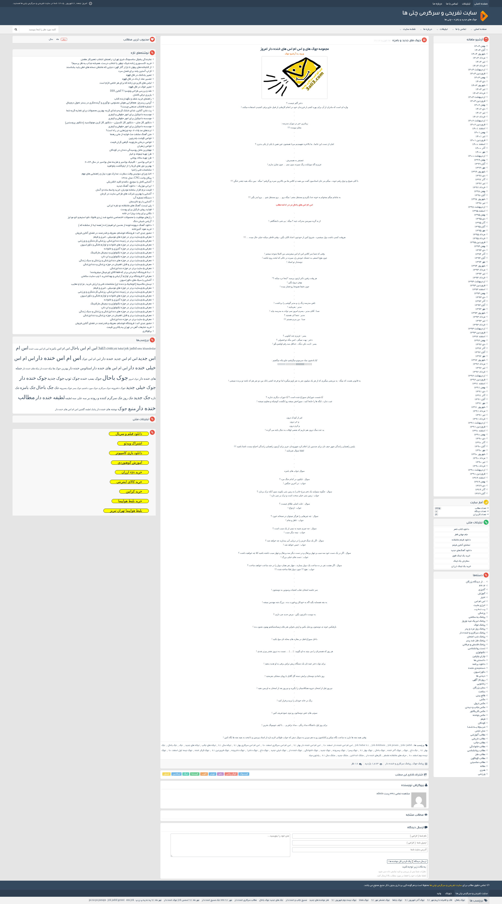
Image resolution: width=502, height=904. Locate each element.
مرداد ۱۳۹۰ (479, 458)
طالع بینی (480, 695)
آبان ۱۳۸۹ (479, 493)
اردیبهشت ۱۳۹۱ (476, 423)
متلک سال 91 (328, 755)
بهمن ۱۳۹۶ (479, 191)
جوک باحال (380, 750)
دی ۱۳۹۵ (480, 219)
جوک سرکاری (104, 388)
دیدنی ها (480, 676)
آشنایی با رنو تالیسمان (140, 202)
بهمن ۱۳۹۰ (479, 434)
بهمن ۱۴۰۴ (479, 46)
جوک (405, 750)
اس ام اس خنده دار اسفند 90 (338, 745)
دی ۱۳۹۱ (480, 391)
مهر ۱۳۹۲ (480, 356)
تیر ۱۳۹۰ (480, 462)
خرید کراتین (134, 491)
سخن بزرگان (479, 688)
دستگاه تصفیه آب (142, 198)
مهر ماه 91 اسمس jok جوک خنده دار (181, 900)
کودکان (481, 723)
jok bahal (119, 348)
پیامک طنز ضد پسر (475, 640)
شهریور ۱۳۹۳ (478, 313)
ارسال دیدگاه (420, 861)
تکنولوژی (480, 652)
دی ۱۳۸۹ (480, 485)
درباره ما (437, 3)
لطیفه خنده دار (50, 397)
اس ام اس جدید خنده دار (119, 359)
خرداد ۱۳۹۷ (478, 187)
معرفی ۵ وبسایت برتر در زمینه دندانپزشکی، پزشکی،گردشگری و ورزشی (115, 241)
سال (51, 39)
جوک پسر (77, 388)
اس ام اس (479, 601)
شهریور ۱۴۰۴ (478, 54)
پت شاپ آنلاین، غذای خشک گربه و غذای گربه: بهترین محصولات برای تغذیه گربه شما (109, 110)
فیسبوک (244, 774)
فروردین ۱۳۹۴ (477, 285)
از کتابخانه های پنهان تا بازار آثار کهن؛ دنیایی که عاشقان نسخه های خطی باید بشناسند (109, 67)
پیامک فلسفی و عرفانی (474, 644)
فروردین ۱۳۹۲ (477, 380)
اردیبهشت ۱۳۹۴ (476, 281)
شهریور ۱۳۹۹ (478, 172)
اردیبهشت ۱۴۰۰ (476, 156)
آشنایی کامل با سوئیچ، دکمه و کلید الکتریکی (129, 182)
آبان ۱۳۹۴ (479, 258)
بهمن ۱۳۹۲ (479, 340)
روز (64, 39)
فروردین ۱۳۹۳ (477, 332)
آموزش (481, 593)
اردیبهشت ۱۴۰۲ (476, 120)
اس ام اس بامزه (60, 348)
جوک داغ (264, 750)
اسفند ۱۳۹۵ (478, 211)
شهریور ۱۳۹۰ (478, 454)
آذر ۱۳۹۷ (480, 179)
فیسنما (194, 774)
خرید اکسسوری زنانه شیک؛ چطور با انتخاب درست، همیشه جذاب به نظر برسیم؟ (112, 63)
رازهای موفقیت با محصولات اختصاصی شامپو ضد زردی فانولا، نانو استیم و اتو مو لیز (110, 217)
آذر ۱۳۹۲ (480, 348)
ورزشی (481, 774)
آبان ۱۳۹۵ (479, 226)
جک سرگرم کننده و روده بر (104, 398)
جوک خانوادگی (311, 750)
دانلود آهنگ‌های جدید (461, 550)
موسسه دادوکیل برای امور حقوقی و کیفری (130, 114)
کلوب (204, 774)
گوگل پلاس (231, 774)
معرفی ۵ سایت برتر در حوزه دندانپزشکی (131, 268)
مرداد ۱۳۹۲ (479, 364)
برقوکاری (147, 331)
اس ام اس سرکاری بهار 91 (247, 745)
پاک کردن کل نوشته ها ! (399, 861)
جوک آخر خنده (394, 750)
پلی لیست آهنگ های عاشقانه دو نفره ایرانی (129, 205)
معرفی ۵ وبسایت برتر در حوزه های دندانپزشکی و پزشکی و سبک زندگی (115, 260)
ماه (57, 39)
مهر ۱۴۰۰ (480, 152)
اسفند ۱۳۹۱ (478, 383)
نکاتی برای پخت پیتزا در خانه (137, 213)
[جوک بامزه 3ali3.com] (294, 99)
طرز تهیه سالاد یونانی (141, 158)
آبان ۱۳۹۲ (479, 352)
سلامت (481, 692)
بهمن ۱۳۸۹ (479, 482)
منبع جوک (127, 408)
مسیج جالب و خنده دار (296, 900)
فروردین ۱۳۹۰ (477, 474)
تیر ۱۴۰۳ (480, 89)
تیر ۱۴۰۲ (480, 113)
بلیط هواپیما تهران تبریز (126, 511)
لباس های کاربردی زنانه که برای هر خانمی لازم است (126, 83)
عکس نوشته (479, 715)
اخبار (482, 597)
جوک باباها (397, 900)
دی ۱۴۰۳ (480, 81)
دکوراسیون (479, 672)
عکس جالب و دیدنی (475, 707)
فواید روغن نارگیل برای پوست (136, 209)
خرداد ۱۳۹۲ (478, 372)
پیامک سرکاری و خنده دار (398, 764)
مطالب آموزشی (477, 735)
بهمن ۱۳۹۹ (479, 160)
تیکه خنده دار (46, 368)
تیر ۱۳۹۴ (480, 274)
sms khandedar (146, 348)
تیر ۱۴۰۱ (480, 136)
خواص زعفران (144, 146)
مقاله (482, 766)
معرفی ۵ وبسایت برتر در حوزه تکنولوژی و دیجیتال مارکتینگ (121, 253)
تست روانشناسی (476, 648)
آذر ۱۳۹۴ (480, 254)
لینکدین (176, 774)
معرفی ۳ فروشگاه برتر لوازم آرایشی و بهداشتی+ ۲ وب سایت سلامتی (116, 276)
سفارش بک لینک (461, 561)
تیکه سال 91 (224, 745)
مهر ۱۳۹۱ (480, 403)
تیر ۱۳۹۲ (480, 368)
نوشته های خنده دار (107, 409)
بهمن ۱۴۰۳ (479, 77)
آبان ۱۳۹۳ (479, 305)
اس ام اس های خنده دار (110, 368)
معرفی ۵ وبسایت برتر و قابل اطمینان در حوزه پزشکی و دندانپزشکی (117, 264)
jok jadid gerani (116, 900)
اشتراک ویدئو (133, 443)
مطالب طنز (480, 754)
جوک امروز (134, 379)
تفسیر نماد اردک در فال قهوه (137, 79)
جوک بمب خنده (91, 378)
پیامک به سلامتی (477, 617)
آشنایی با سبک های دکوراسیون (136, 280)
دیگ (186, 774)
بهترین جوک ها (60, 368)
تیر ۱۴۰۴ (480, 62)
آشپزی (481, 589)
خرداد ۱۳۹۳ (478, 325)
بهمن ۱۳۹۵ (479, 215)
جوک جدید (325, 750)
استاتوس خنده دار (80, 368)
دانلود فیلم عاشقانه (461, 540)
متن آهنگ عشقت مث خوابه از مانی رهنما (131, 134)
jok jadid (130, 348)
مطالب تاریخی (478, 739)
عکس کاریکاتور (477, 711)
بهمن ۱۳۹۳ (479, 293)
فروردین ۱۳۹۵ (477, 242)
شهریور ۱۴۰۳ (478, 85)
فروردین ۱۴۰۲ (477, 124)
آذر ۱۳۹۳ (480, 301)
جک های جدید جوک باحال (271, 900)
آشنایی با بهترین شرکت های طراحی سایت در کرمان (126, 194)
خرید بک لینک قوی (461, 556)
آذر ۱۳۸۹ (480, 489)
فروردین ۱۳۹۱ (477, 427)
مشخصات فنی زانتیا (142, 170)
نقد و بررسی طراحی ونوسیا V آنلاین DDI (131, 91)
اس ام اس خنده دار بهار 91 (307, 745)
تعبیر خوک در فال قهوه (140, 87)
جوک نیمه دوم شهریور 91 (343, 900)
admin (379, 794)
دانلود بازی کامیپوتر (129, 453)
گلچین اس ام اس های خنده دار (70, 409)
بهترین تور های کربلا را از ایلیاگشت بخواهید (129, 166)
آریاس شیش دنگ (142, 221)
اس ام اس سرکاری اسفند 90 (276, 745)
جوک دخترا (252, 750)
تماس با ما (452, 3)
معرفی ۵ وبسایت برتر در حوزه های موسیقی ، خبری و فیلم (123, 237)
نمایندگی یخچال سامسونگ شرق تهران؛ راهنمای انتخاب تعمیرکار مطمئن (116, 59)
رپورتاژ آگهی (479, 680)
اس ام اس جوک (91, 359)
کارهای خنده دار (373, 755)
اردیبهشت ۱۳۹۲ (476, 376)
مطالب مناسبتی (477, 762)
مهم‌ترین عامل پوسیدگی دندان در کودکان (130, 150)
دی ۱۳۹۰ (480, 438)
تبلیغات (466, 3)
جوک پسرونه (339, 750)
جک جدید (142, 397)
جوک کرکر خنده (202, 750)
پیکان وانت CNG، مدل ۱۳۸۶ (136, 178)
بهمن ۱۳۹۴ (479, 246)
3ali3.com (105, 348)
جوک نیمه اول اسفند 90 (180, 750)
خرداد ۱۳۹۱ (478, 419)
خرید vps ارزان (132, 472)
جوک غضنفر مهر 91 (380, 900)
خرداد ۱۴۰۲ (478, 117)
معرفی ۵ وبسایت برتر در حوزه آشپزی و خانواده (128, 249)
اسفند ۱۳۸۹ (478, 478)
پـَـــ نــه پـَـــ (479, 609)
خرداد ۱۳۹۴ (478, 277)
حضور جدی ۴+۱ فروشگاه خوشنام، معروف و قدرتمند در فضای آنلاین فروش (113, 233)
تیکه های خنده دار (31, 368)
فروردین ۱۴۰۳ (477, 101)
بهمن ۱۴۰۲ (479, 105)
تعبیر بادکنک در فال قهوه (139, 75)
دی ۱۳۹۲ (480, 344)
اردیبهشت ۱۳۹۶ (476, 207)
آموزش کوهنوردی (130, 462)
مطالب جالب (479, 743)
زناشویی (481, 684)
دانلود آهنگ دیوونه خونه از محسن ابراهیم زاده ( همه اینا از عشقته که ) (115, 225)
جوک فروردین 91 (220, 750)
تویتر (212, 774)
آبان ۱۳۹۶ (479, 195)
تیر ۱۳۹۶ (480, 203)
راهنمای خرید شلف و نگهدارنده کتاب (133, 99)
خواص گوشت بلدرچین (140, 138)
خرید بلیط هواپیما (130, 501)
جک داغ (414, 750)
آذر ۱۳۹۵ (480, 223)
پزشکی (481, 613)
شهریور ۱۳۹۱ (478, 407)
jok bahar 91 (362, 745)
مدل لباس (480, 731)
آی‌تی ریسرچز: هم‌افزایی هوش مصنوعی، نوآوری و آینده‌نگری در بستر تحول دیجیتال (109, 103)
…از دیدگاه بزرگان (475, 582)
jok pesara (393, 745)
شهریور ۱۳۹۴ (478, 266)
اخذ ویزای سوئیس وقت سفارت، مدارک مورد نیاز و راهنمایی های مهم (117, 174)
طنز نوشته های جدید (319, 900)
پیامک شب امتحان (476, 637)
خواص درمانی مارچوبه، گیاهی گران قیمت (131, 142)
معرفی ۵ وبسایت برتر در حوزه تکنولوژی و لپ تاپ (126, 256)
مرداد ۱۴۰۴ (479, 58)
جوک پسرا (352, 750)
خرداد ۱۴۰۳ (478, 93)
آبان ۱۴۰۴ (479, 50)
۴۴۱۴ (482, 586)
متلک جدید (342, 755)
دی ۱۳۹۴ (480, 250)
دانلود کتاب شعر (461, 529)
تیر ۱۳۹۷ (480, 183)
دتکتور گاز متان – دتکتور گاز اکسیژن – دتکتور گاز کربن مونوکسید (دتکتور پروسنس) (108, 122)
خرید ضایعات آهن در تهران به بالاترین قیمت (129, 327)
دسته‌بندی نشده (476, 668)
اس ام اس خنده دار (58, 358)
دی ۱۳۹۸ (480, 175)
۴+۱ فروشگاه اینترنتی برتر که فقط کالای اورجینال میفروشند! (121, 272)
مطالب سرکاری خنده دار (246, 900)
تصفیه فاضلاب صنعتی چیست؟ (136, 107)
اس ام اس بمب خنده (39, 348)
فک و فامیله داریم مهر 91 (439, 900)
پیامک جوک (418, 764)
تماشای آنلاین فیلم (461, 545)
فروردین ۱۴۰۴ (477, 73)
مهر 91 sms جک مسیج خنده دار (217, 900)
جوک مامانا (364, 900)
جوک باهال (460, 900)
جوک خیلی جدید (278, 750)
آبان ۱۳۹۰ (479, 446)
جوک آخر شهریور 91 (415, 900)
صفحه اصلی (481, 3)
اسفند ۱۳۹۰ (478, 431)
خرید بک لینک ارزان (461, 566)
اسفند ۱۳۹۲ (478, 336)
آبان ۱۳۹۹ (479, 164)
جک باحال (172, 745)
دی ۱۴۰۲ (480, 109)
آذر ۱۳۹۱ (480, 395)
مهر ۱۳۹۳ (480, 309)
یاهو (220, 774)
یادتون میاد (314, 755)
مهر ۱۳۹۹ (480, 168)
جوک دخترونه (238, 750)
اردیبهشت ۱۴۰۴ (476, 69)
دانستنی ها (479, 660)
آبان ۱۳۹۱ (479, 399)
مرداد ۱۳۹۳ (479, 317)
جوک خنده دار (295, 750)
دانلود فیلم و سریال (128, 434)
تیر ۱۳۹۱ (480, 415)
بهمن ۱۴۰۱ (479, 132)
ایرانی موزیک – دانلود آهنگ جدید (134, 186)
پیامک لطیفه (90, 409)
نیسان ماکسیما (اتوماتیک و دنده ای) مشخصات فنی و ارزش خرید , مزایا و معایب (111, 284)
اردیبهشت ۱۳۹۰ (476, 470)
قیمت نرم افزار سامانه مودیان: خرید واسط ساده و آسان (124, 190)
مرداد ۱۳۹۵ (479, 234)
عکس (482, 699)
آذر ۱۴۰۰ (480, 148)
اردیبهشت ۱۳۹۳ (476, 328)
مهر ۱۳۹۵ (480, 230)
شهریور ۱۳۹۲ (478, 360)
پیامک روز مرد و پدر (475, 629)
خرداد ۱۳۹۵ (478, 238)
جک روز (128, 398)
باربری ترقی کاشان (142, 95)
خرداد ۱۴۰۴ (478, 66)
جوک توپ (72, 378)
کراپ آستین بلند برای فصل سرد (135, 71)
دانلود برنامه (479, 664)
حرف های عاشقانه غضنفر (395, 755)
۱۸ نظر (354, 764)
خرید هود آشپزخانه (142, 229)
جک (181, 745)
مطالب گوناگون (478, 758)
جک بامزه (27, 387)
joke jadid (406, 745)
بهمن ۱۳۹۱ (479, 387)
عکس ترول (479, 703)
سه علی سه (79, 398)
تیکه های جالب (209, 745)
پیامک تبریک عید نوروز (473, 621)
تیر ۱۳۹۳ (480, 321)
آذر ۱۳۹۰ (480, 442)
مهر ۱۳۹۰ (480, 450)
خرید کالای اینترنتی (129, 482)
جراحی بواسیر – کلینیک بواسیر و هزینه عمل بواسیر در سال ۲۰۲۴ (118, 162)
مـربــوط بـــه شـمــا (476, 727)
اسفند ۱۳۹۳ (478, 289)
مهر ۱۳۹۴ (480, 262)
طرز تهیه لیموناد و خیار (140, 154)
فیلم (483, 719)
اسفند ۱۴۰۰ (478, 144)
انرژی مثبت (479, 605)
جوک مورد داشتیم (90, 388)
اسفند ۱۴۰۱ (478, 128)
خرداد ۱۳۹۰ (478, 466)
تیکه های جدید (192, 745)
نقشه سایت (409, 29)
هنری (482, 770)
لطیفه (68, 398)
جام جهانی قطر (461, 534)
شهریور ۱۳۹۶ (478, 199)
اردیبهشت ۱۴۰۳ (476, 97)
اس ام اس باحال (83, 348)
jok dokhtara (378, 745)
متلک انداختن (357, 755)
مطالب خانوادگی (477, 746)
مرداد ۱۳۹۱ (479, 411)
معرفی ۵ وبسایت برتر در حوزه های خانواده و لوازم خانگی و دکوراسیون (116, 245)
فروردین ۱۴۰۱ (477, 140)
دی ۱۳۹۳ (480, 297)
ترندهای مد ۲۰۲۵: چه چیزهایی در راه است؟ (129, 130)
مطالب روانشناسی (476, 750)
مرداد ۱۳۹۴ (479, 270)
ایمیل (166, 774)
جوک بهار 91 (366, 750)
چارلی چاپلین (479, 656)
